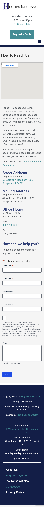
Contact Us (13, 486)
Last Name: (7, 279)
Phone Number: (8, 304)
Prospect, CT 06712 (13, 183)
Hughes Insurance (31, 396)
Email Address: (8, 292)
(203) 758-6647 (22, 24)
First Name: (7, 266)
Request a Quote (16, 475)
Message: (6, 343)
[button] (39, 41)
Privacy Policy (15, 492)
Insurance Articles (17, 481)
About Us (12, 469)
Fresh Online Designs (28, 415)
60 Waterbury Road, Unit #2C (17, 180)
